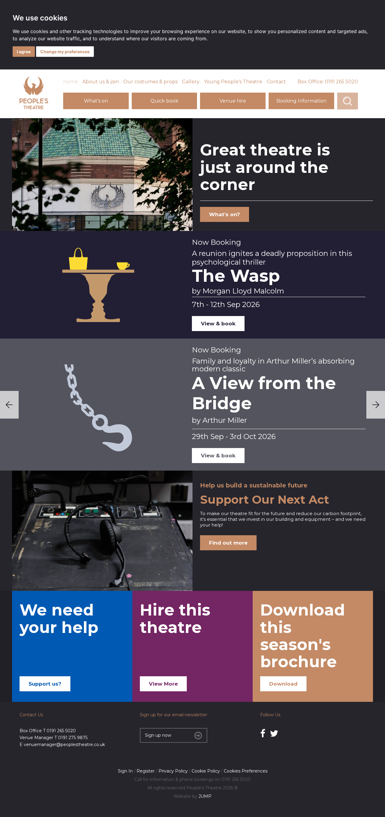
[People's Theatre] (34, 107)
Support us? (45, 684)
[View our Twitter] (274, 733)
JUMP (205, 796)
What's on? (224, 214)
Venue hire (233, 101)
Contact (276, 81)
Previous (9, 405)
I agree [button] (24, 51)
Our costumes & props (150, 81)
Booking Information (301, 101)
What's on (96, 101)
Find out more (228, 543)
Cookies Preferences (245, 771)
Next (375, 405)
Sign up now (158, 735)
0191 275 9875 (73, 737)
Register (146, 771)
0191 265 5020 (61, 730)
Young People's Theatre (233, 81)
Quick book (164, 101)
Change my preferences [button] (65, 51)
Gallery (190, 81)
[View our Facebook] (262, 733)
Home (70, 81)
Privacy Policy (173, 771)
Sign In (125, 771)
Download (283, 684)
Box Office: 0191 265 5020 (327, 81)
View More (163, 684)
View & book (218, 324)
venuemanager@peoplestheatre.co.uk (64, 744)
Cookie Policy (206, 771)
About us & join (100, 81)
